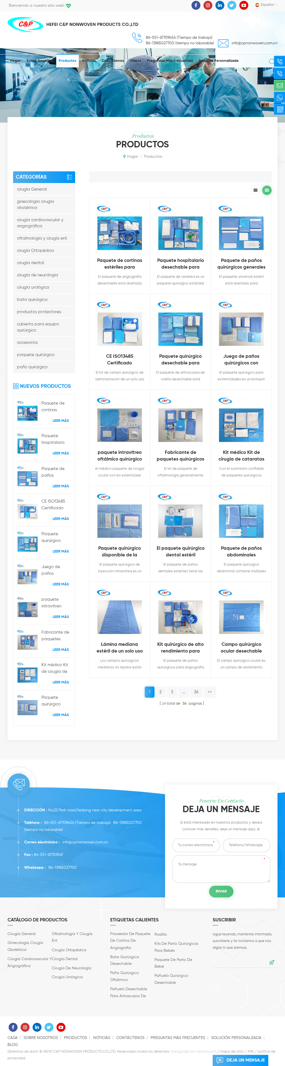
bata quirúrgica (32, 300)
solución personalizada (219, 61)
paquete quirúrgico (36, 355)
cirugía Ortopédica (35, 251)
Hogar (15, 61)
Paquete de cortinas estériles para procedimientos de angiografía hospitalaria (56, 407)
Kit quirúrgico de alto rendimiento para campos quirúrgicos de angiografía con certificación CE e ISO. (180, 648)
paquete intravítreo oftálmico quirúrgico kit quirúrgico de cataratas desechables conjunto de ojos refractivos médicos (56, 603)
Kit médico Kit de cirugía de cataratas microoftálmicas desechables (56, 669)
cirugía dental (30, 263)
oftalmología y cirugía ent (42, 238)
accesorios (27, 342)
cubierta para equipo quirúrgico (38, 327)
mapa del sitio (232, 1051)
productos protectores (39, 312)
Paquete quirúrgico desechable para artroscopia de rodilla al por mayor (56, 538)
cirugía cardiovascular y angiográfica (40, 223)
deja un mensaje (246, 1060)
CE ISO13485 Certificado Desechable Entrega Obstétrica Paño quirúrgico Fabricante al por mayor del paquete (56, 505)
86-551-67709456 (59, 823)
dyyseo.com (207, 1051)
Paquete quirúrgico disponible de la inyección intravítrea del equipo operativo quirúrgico (55, 701)
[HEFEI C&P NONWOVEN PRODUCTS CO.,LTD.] (25, 24)
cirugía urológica (33, 287)
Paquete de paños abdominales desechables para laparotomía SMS (241, 552)
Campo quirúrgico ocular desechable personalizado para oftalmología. (241, 648)
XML (250, 1051)
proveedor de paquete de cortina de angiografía (130, 941)
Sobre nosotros (39, 61)
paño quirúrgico (32, 367)
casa (13, 1038)
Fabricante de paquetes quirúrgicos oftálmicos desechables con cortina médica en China (55, 636)
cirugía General (32, 189)
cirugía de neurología (37, 275)
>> (210, 692)
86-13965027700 (127, 823)
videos (135, 61)
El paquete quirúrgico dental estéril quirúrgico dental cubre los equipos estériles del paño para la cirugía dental (180, 552)
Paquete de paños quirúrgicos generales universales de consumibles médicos (55, 473)
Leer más (61, 421)
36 (196, 692)
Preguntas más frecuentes (170, 61)
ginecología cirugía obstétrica (35, 204)
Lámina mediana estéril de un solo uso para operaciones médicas (120, 648)
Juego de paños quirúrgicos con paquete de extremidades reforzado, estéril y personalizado (56, 571)
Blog (13, 1045)
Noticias (89, 61)
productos (67, 61)
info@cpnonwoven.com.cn (254, 43)
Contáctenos (113, 61)
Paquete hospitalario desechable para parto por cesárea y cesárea (56, 440)
